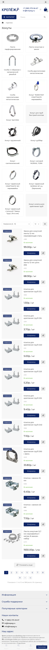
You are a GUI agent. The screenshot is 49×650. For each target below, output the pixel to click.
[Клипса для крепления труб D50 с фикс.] (12, 456)
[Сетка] (45, 224)
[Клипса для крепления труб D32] (12, 403)
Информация (9, 595)
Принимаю (42, 647)
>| (30, 578)
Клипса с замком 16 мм (32, 479)
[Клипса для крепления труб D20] (12, 349)
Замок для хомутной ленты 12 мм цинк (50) (33, 262)
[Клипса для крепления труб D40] (12, 429)
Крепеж (9, 23)
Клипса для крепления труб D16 (33, 317)
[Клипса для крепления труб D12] (12, 296)
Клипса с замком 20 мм (32, 506)
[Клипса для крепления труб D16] (12, 323)
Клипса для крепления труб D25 (33, 370)
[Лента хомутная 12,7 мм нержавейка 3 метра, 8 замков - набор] (12, 538)
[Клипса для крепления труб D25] (12, 376)
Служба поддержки (12, 601)
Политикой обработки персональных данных (28, 637)
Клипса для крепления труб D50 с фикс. (33, 451)
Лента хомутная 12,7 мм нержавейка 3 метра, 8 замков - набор (32, 535)
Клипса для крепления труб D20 (33, 343)
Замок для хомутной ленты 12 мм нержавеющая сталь (33, 233)
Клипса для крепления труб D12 (33, 290)
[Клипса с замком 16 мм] (12, 485)
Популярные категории (14, 608)
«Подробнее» (21, 643)
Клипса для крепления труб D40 (33, 423)
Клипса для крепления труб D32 (33, 397)
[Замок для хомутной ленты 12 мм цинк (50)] (12, 267)
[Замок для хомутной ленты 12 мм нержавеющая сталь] (12, 238)
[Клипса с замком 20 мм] (12, 512)
